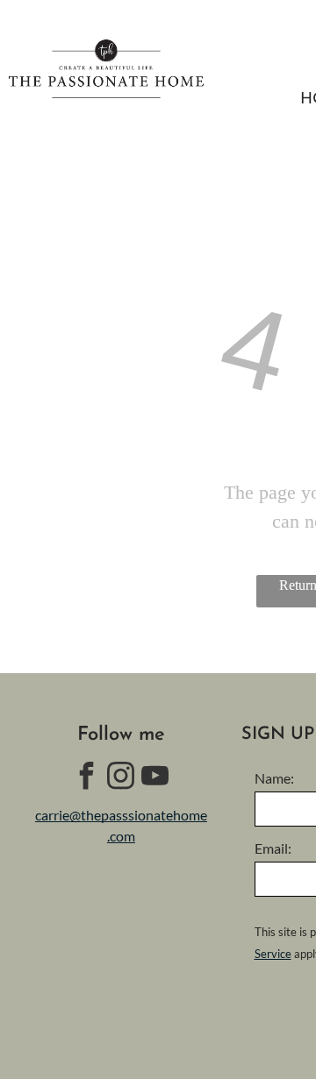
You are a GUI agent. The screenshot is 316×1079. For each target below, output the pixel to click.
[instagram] (121, 778)
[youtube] (155, 778)
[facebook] (87, 778)
